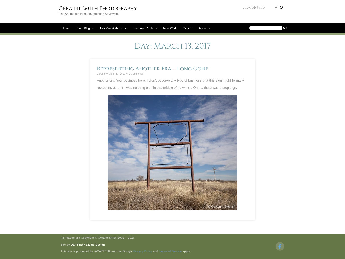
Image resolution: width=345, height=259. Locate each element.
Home (66, 28)
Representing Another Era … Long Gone (152, 68)
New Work (170, 28)
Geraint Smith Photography (98, 8)
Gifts (186, 28)
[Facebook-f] (276, 7)
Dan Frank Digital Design (88, 244)
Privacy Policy (142, 251)
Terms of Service (170, 251)
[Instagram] (281, 7)
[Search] (284, 28)
